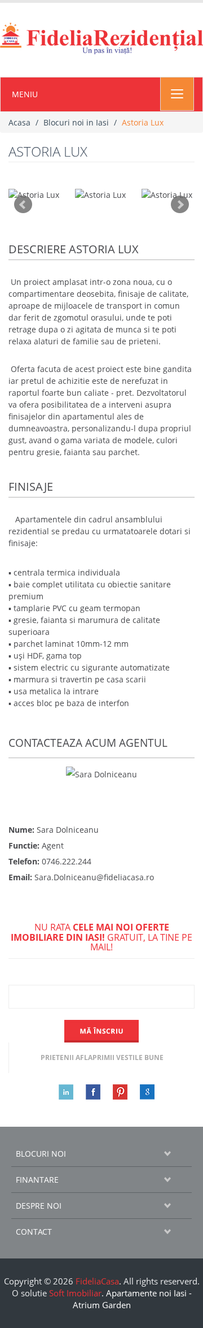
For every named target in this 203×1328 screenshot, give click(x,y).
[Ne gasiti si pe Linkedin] (60, 1091)
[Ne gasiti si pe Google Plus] (142, 1091)
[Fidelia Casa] (101, 38)
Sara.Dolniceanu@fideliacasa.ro (94, 877)
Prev (23, 205)
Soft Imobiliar (75, 1293)
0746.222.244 (66, 861)
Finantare (37, 1179)
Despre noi (38, 1205)
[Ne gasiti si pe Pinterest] (115, 1091)
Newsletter (101, 976)
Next (180, 205)
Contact (34, 1231)
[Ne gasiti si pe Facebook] (88, 1091)
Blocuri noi (41, 1153)
